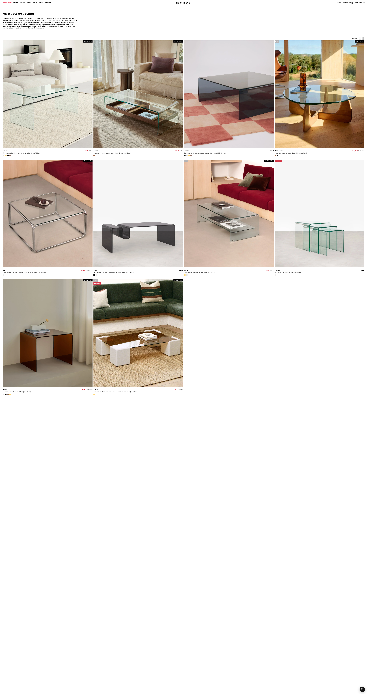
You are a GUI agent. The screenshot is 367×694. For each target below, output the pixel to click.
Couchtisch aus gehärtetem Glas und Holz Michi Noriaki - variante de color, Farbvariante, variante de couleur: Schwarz (277, 155)
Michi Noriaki (279, 151)
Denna (95, 389)
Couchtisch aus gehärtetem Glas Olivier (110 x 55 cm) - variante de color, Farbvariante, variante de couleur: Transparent (187, 275)
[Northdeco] (183, 3)
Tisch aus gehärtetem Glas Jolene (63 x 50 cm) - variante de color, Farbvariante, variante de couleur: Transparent (3, 394)
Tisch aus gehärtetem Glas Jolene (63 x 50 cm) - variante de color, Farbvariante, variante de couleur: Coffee (8, 394)
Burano (186, 151)
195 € (362, 270)
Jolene (5, 389)
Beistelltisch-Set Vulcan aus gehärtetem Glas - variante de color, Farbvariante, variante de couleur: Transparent (275, 275)
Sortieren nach (6, 38)
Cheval (5, 151)
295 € (272, 151)
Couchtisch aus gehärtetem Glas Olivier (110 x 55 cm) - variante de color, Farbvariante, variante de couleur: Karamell (185, 275)
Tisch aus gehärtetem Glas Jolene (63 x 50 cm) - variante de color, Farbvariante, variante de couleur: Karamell (10, 394)
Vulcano (277, 270)
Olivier (186, 270)
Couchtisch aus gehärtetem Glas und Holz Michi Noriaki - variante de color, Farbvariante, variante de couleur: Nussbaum (275, 155)
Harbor (95, 270)
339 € (181, 270)
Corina (95, 151)
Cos (4, 270)
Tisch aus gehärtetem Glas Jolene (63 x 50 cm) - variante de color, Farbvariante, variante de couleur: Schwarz (5, 394)
